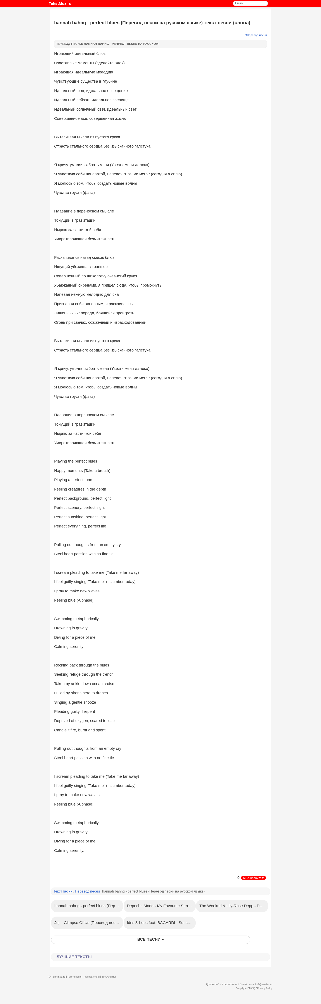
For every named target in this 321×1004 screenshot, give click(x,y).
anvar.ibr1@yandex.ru (260, 984)
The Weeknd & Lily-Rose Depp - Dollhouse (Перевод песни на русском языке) (233, 906)
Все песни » (150, 939)
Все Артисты (109, 976)
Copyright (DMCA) (245, 988)
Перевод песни (257, 35)
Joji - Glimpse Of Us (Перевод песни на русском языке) (88, 922)
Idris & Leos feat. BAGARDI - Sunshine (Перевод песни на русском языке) (161, 922)
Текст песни (62, 891)
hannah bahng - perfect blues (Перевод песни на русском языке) (88, 906)
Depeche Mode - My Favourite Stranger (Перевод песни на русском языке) (161, 906)
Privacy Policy (264, 988)
